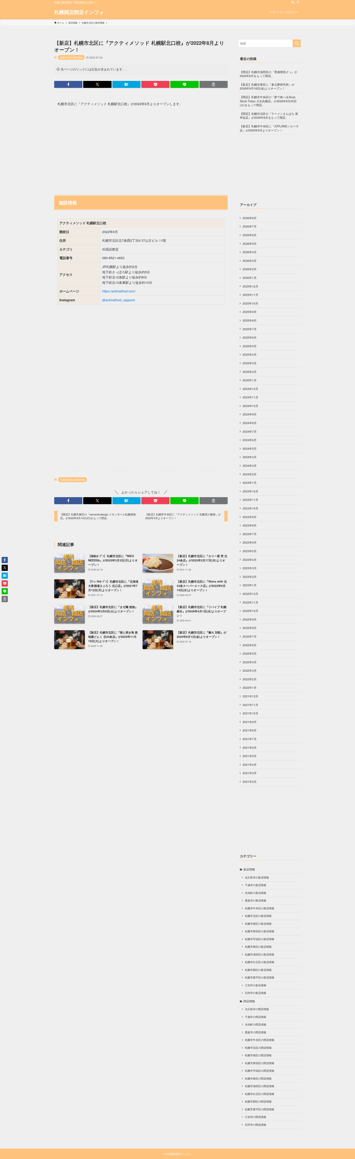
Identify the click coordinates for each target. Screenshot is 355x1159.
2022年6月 (250, 645)
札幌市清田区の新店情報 (259, 954)
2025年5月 (250, 346)
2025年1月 (250, 380)
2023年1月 (250, 585)
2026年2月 (250, 269)
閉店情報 (249, 1001)
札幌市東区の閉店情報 (258, 1078)
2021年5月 (250, 756)
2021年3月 (250, 773)
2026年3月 (250, 261)
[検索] (298, 2)
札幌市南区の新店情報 (258, 924)
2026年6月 (250, 235)
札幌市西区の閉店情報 (258, 1101)
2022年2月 (250, 679)
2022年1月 (250, 687)
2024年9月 (250, 414)
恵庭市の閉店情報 (255, 1032)
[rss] (292, 2)
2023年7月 (250, 534)
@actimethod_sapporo (118, 300)
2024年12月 (250, 389)
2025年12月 (250, 286)
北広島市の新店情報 (257, 877)
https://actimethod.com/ (118, 291)
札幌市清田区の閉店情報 (259, 1086)
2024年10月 (250, 406)
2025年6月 (250, 337)
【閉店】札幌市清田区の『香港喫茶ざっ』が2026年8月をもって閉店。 (268, 74)
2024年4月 (250, 457)
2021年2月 (250, 782)
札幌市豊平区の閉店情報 (259, 1109)
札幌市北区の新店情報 (71, 57)
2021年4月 (250, 764)
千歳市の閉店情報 (255, 1017)
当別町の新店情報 (255, 893)
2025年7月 (250, 329)
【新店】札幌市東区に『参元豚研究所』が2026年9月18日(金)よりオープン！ (267, 86)
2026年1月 (250, 278)
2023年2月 (250, 577)
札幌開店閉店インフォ (79, 11)
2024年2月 (250, 474)
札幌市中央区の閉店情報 (259, 1040)
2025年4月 (250, 354)
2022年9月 (250, 619)
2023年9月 (250, 517)
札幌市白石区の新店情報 (259, 962)
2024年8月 (250, 423)
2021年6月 (250, 747)
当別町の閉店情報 (255, 1024)
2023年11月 (250, 500)
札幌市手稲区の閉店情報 (259, 1071)
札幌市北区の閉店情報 (258, 1048)
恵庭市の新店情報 (255, 900)
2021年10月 (250, 713)
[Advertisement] (141, 149)
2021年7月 (250, 739)
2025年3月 (250, 363)
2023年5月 (250, 551)
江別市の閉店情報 (255, 1117)
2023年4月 (250, 560)
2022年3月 (250, 670)
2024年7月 (250, 431)
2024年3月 (250, 465)
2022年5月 (250, 653)
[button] (68, 84)
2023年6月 (250, 542)
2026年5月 (250, 243)
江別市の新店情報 (255, 985)
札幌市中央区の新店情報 (259, 908)
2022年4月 (250, 662)
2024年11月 (250, 397)
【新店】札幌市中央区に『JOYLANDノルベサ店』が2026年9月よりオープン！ (269, 128)
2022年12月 (250, 594)
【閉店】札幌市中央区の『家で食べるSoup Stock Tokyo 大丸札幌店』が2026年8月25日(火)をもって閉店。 (268, 101)
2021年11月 (250, 705)
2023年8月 (250, 525)
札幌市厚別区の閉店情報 (259, 1063)
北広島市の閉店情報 (257, 1009)
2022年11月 (250, 602)
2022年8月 (250, 628)
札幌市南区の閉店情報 (258, 1055)
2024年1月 (250, 483)
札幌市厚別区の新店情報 (259, 931)
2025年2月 (250, 372)
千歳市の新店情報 (255, 885)
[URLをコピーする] (213, 84)
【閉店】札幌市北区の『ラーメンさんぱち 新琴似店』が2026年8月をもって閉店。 (269, 116)
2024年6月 (250, 440)
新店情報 (249, 869)
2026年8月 (250, 218)
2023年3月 (250, 568)
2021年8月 (250, 730)
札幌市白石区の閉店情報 (259, 1094)
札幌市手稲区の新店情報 (259, 939)
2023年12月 (250, 491)
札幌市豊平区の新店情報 (259, 977)
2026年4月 (250, 252)
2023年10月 (250, 508)
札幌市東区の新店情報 (258, 947)
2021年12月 (250, 696)
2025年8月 (250, 320)
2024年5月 (250, 448)
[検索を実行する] (297, 43)
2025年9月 (250, 312)
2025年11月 (250, 295)
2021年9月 (250, 722)
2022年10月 (250, 611)
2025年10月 (250, 303)
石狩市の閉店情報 (255, 1125)
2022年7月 (250, 636)
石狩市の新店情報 (255, 993)
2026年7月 (250, 226)
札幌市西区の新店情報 (258, 970)
